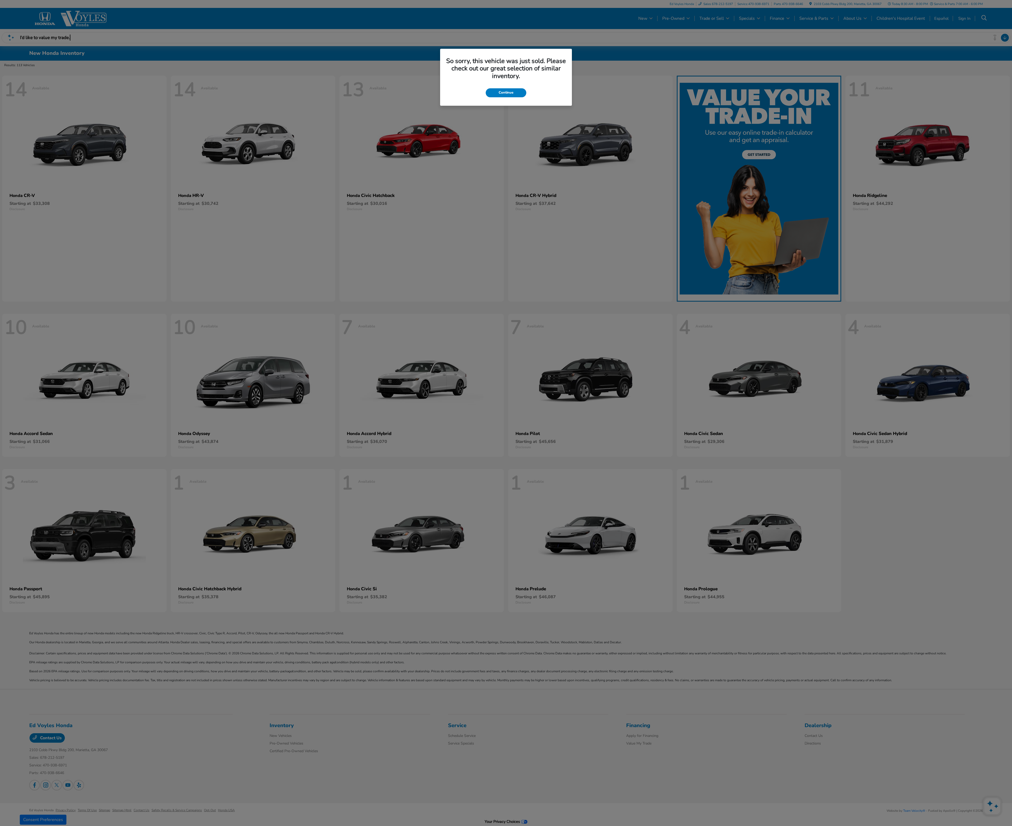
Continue (506, 92)
